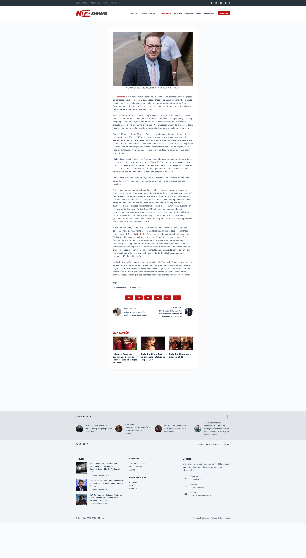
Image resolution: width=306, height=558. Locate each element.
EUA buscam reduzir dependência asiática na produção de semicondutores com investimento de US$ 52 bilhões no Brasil (216, 429)
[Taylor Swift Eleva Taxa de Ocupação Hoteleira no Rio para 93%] (153, 343)
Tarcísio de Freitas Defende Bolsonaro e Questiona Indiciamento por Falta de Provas (106, 483)
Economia (189, 13)
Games (105, 3)
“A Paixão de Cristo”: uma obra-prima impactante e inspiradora (175, 429)
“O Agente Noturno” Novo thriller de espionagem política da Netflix (98, 429)
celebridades (120, 288)
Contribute (224, 13)
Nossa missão (135, 466)
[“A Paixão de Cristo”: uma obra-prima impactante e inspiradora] (158, 428)
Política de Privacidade (220, 518)
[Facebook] (212, 3)
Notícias (133, 13)
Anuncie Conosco (213, 444)
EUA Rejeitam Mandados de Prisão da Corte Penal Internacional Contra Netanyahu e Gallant (106, 497)
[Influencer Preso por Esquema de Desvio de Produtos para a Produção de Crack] (125, 343)
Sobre (200, 444)
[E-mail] (167, 297)
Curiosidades (115, 3)
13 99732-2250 (197, 487)
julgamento (120, 97)
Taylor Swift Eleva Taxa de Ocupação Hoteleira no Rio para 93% (153, 357)
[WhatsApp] (148, 297)
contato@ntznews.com (200, 495)
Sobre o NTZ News (138, 463)
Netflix (139, 234)
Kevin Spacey (136, 288)
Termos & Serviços (201, 518)
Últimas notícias (82, 3)
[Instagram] (221, 3)
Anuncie (133, 470)
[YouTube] (225, 3)
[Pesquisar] (229, 3)
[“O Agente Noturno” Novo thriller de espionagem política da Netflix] (79, 428)
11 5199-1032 (196, 479)
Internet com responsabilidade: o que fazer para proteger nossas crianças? (137, 428)
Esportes (178, 13)
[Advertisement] (153, 394)
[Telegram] (158, 297)
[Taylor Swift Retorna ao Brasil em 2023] (181, 343)
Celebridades (165, 13)
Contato (226, 444)
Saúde (198, 13)
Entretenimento (148, 13)
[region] (153, 552)
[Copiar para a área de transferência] (177, 297)
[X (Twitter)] (216, 3)
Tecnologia (95, 3)
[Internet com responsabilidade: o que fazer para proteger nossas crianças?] (119, 428)
